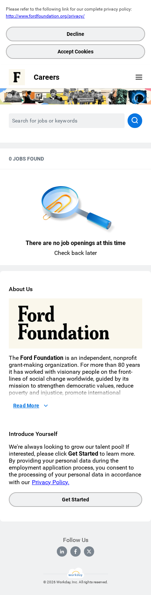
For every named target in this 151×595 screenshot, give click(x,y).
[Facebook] (75, 551)
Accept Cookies (75, 51)
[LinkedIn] (62, 551)
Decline (75, 34)
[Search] (135, 120)
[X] (89, 551)
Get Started (75, 499)
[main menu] (139, 77)
